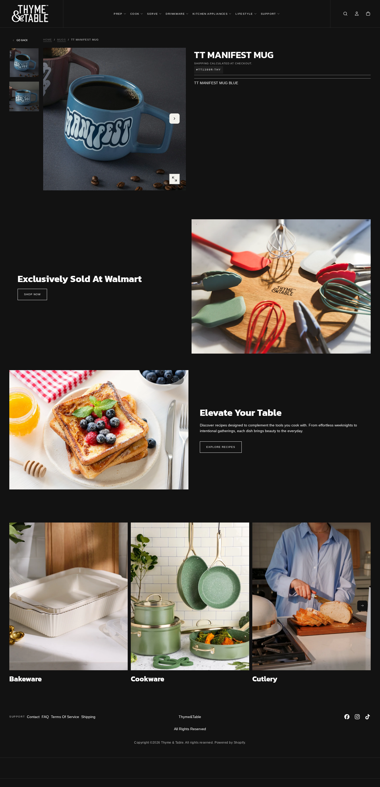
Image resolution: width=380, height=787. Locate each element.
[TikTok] (367, 717)
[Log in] (356, 14)
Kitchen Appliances (210, 13)
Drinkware (175, 13)
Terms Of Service (65, 717)
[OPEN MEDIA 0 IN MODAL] (174, 179)
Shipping (201, 63)
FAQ (45, 717)
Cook (135, 13)
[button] (345, 14)
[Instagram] (357, 717)
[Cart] (368, 14)
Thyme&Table (190, 717)
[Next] (178, 379)
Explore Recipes (220, 447)
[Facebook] (347, 717)
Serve (152, 13)
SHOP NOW (32, 294)
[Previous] (172, 379)
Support (268, 13)
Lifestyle (244, 13)
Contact (33, 717)
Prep (118, 13)
